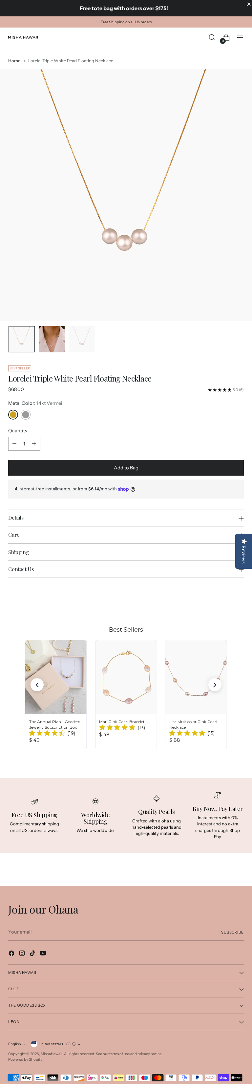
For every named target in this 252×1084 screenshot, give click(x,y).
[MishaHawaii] (23, 37)
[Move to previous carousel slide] (223, 600)
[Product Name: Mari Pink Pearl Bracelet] (126, 694)
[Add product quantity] (34, 443)
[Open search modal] (212, 37)
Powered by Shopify (25, 1059)
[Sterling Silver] (26, 415)
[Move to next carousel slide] (238, 600)
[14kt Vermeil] (13, 415)
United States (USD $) (57, 1044)
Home (14, 60)
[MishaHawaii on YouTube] (44, 954)
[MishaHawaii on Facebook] (12, 954)
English (14, 1044)
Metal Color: (36, 403)
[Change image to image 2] (52, 339)
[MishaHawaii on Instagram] (23, 954)
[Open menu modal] (240, 37)
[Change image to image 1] (22, 339)
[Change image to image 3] (82, 339)
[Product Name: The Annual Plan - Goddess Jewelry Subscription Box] (56, 694)
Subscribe (232, 932)
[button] (37, 684)
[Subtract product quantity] (14, 443)
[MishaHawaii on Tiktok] (33, 954)
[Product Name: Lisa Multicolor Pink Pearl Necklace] (196, 694)
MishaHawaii (51, 1054)
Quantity (18, 431)
